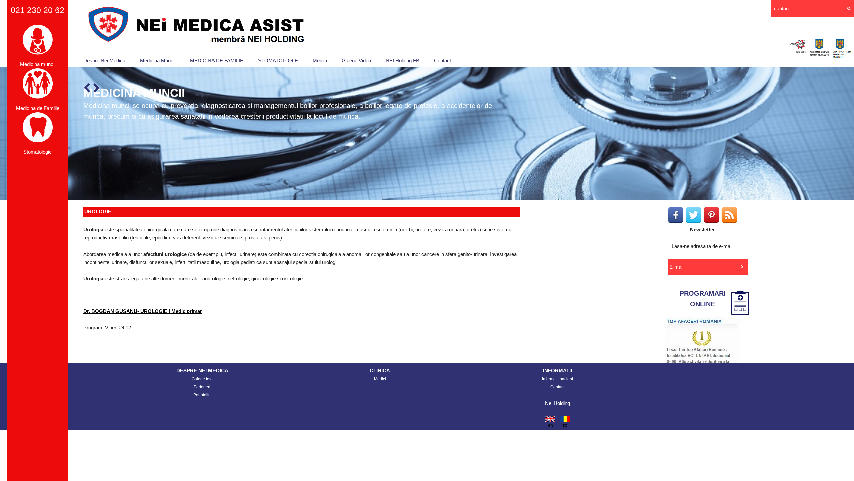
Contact (442, 60)
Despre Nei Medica (104, 60)
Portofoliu (202, 395)
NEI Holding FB (402, 60)
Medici (320, 60)
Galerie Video (356, 60)
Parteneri (202, 387)
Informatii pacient (557, 379)
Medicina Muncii (157, 60)
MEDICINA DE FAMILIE (216, 60)
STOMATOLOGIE (278, 60)
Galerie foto (202, 379)
